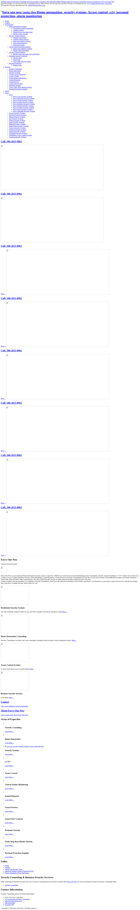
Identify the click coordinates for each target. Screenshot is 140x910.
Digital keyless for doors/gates (23, 32)
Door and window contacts (22, 41)
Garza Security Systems (16, 122)
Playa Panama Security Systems (23, 106)
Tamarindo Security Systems (18, 133)
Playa (11, 95)
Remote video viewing (20, 34)
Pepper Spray (17, 65)
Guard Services (14, 82)
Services (7, 67)
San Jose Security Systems (17, 115)
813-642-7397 (9, 905)
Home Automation (15, 71)
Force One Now (72, 882)
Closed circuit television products (19, 47)
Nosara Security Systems (17, 117)
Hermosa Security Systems (17, 130)
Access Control (14, 76)
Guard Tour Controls (16, 84)
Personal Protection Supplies (18, 89)
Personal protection (15, 63)
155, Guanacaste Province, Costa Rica (99, 3)
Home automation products (18, 26)
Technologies (9, 25)
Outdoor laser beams (19, 37)
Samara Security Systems (17, 131)
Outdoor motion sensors (21, 39)
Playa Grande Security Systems (23, 102)
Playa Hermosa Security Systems (23, 98)
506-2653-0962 (10, 903)
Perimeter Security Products (18, 56)
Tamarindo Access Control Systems (20, 135)
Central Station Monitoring (17, 78)
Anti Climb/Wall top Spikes (22, 61)
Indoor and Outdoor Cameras (22, 49)
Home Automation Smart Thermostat (17, 873)
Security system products (17, 36)
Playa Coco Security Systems (22, 96)
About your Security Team (13, 869)
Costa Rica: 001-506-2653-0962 (49, 2)
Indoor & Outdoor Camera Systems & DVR (19, 871)
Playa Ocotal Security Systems (23, 100)
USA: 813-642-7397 (107, 2)
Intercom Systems (19, 45)
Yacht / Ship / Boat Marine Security (20, 87)
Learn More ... (9, 731)
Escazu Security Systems (17, 113)
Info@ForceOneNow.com (36, 5)
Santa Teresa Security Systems (19, 126)
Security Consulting (15, 69)
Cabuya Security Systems (17, 128)
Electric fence (17, 58)
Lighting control (18, 30)
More (31, 669)
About (7, 91)
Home (7, 21)
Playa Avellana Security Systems (23, 107)
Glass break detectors (20, 43)
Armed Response (14, 80)
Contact (7, 23)
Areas (7, 93)
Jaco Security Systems (16, 119)
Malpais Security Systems (17, 124)
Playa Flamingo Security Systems (24, 104)
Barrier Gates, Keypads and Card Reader (26, 54)
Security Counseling (11, 885)
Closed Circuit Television (17, 74)
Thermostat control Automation (23, 28)
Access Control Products (17, 52)
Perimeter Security (15, 85)
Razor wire (16, 60)
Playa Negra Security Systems (23, 109)
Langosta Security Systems (17, 137)
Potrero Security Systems (17, 120)
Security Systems (14, 72)
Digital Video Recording (21, 50)
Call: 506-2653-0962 (11, 141)
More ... (3, 294)
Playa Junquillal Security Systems (24, 111)
